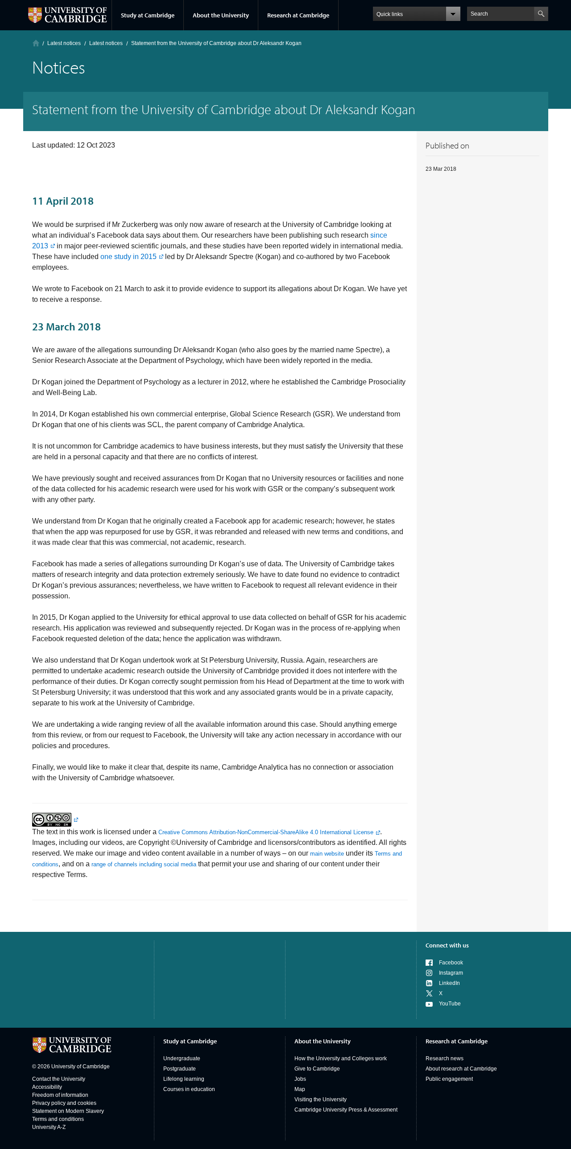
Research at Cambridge (298, 15)
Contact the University (58, 1079)
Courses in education (189, 1089)
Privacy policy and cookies (64, 1103)
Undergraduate (181, 1058)
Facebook (451, 963)
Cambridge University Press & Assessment (345, 1110)
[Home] (36, 43)
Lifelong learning (183, 1079)
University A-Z (49, 1127)
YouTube (450, 1004)
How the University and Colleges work (340, 1058)
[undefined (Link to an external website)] (55, 819)
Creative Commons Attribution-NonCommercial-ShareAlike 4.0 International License (265, 832)
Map (299, 1089)
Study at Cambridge (147, 15)
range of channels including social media (143, 864)
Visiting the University (320, 1099)
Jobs (300, 1079)
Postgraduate (179, 1069)
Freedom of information (60, 1095)
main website (327, 853)
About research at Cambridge (461, 1069)
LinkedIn (449, 983)
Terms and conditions (58, 1119)
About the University (221, 15)
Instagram (451, 973)
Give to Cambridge (317, 1069)
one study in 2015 (128, 256)
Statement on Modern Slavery (68, 1111)
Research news (444, 1058)
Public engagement (449, 1079)
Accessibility (47, 1087)
